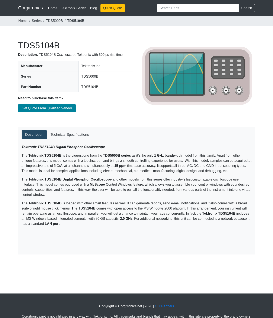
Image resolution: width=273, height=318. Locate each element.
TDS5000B (54, 21)
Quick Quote (112, 8)
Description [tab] (34, 135)
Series (37, 21)
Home (53, 8)
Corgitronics (30, 7)
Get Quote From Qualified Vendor (47, 108)
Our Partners (164, 306)
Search (246, 8)
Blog (93, 8)
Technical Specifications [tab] (70, 135)
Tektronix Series (74, 8)
